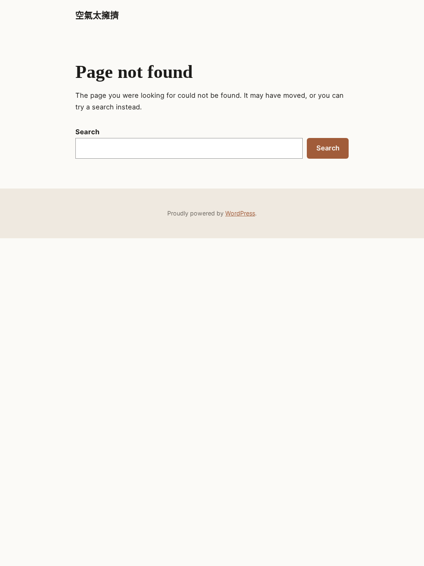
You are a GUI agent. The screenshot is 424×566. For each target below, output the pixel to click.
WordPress (240, 213)
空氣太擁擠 (97, 15)
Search (87, 132)
